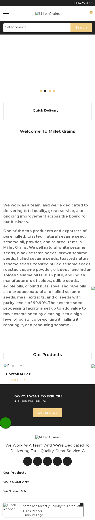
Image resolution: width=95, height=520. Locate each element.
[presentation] (6, 356)
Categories (14, 27)
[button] (41, 91)
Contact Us (47, 413)
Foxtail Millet (18, 374)
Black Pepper (32, 511)
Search (81, 27)
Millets (18, 380)
